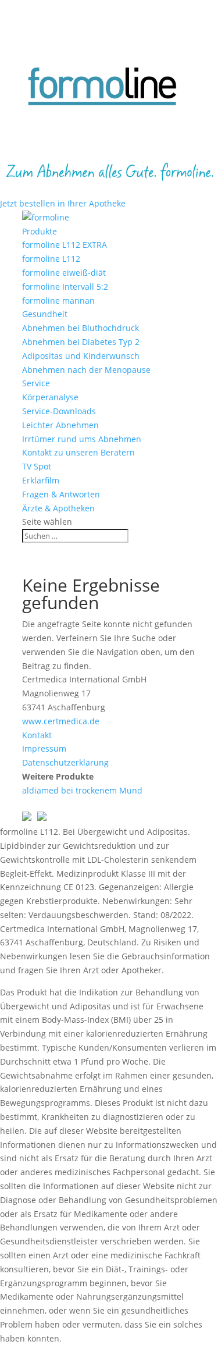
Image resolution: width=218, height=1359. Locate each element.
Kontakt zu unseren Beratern (78, 452)
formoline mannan (58, 300)
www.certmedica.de (60, 721)
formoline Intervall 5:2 (65, 286)
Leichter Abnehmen (60, 425)
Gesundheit (44, 313)
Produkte (39, 231)
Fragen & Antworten (61, 494)
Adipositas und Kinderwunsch (81, 355)
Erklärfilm (40, 480)
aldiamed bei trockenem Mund (82, 790)
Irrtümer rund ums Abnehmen (81, 438)
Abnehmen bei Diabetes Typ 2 (81, 341)
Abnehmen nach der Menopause (86, 369)
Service (36, 383)
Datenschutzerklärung (65, 762)
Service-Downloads (59, 411)
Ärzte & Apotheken (58, 508)
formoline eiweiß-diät (64, 272)
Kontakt (37, 735)
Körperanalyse (50, 397)
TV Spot (36, 466)
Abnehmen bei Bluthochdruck (80, 327)
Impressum (44, 748)
